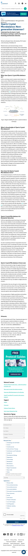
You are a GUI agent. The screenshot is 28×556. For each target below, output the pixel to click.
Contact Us (6, 539)
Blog (2, 19)
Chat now (23, 14)
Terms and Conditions (11, 541)
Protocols (6, 405)
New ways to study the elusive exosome (13, 389)
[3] (1, 205)
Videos (5, 402)
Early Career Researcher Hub (10, 411)
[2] (22, 203)
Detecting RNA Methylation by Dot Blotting (14, 392)
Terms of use (21, 539)
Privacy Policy (13, 539)
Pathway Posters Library (9, 408)
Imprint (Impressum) (15, 543)
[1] (9, 91)
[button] (24, 552)
